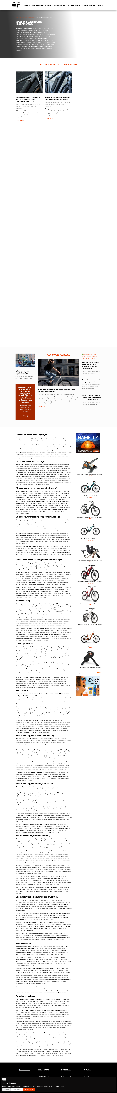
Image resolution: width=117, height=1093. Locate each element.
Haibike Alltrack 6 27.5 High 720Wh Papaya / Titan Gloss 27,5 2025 (90, 646)
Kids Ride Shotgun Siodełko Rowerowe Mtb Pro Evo (90, 560)
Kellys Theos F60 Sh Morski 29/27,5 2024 (90, 538)
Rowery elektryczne (38, 5)
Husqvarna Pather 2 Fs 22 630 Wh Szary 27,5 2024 (90, 624)
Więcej (25, 416)
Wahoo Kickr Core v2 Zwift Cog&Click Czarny (90, 667)
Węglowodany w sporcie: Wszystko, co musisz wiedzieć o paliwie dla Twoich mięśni (90, 365)
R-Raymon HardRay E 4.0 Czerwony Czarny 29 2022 (90, 603)
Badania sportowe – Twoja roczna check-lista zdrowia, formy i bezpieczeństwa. (91, 397)
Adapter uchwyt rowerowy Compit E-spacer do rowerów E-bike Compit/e (90, 474)
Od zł (90, 475)
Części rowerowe (89, 5)
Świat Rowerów (20, 17)
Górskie (96, 386)
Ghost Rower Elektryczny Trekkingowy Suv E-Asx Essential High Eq (90, 581)
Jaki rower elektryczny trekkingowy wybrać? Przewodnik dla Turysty (57, 98)
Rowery (26, 5)
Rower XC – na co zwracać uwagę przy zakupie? (91, 381)
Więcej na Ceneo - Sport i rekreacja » (85, 673)
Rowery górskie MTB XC (88, 388)
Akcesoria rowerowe (60, 5)
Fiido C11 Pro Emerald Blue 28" (90, 495)
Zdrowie (95, 404)
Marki (49, 5)
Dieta (94, 373)
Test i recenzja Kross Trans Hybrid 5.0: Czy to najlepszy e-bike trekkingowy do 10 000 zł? (28, 99)
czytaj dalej (20, 120)
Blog (99, 5)
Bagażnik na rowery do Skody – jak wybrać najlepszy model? (23, 372)
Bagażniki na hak (28, 378)
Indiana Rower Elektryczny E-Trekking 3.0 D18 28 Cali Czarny (90, 517)
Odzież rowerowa (75, 5)
